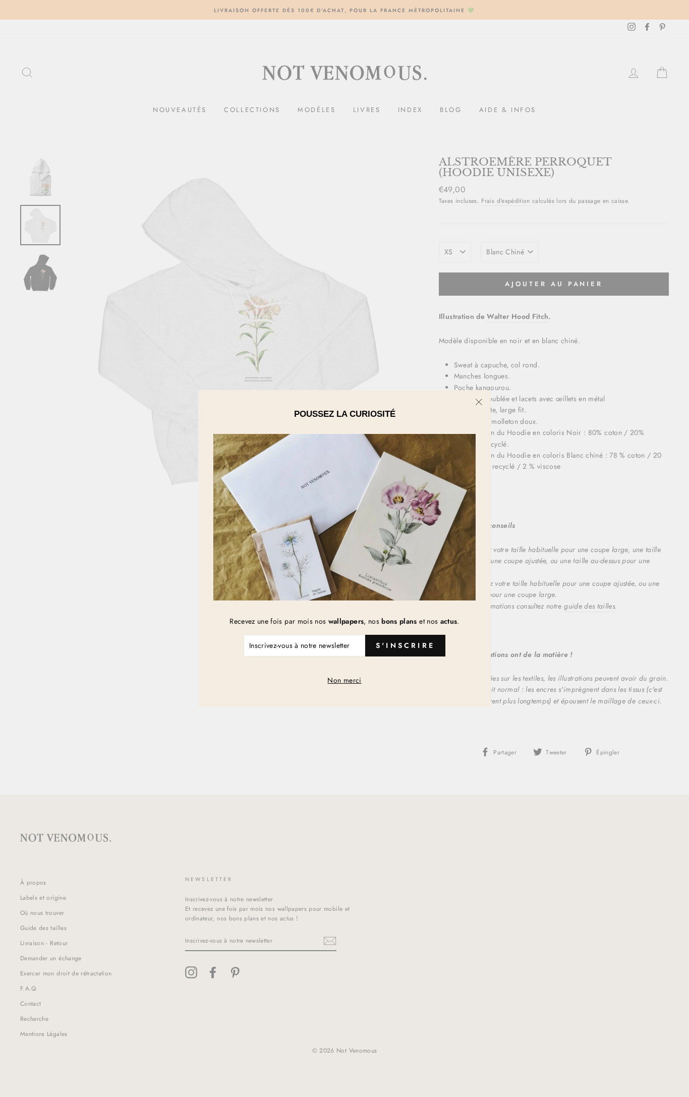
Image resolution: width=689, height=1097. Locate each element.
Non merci (344, 680)
